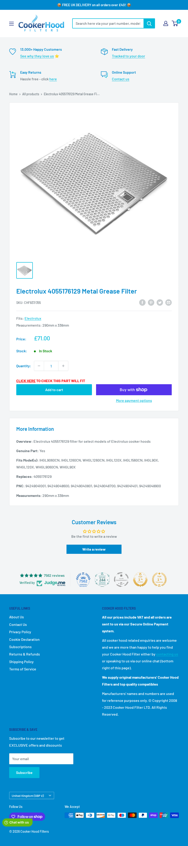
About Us (16, 617)
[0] (175, 23)
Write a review (94, 549)
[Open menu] (11, 23)
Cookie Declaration (24, 639)
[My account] (165, 23)
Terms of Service (22, 669)
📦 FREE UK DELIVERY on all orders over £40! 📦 (94, 5)
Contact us (120, 79)
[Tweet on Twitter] (160, 302)
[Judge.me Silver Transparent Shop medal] (121, 579)
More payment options (134, 400)
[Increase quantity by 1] (63, 366)
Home (13, 94)
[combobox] (108, 23)
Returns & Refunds (24, 654)
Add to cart (54, 389)
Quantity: (23, 366)
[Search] (149, 23)
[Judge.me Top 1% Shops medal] (140, 579)
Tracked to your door (128, 56)
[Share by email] (168, 302)
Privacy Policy (20, 632)
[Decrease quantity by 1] (39, 366)
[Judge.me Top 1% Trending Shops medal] (159, 579)
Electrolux (33, 318)
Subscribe (24, 772)
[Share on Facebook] (142, 302)
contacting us (167, 654)
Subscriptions (20, 646)
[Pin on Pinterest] (151, 302)
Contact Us (18, 624)
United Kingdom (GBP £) (28, 796)
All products (30, 94)
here (53, 79)
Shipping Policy (21, 661)
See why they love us (37, 56)
